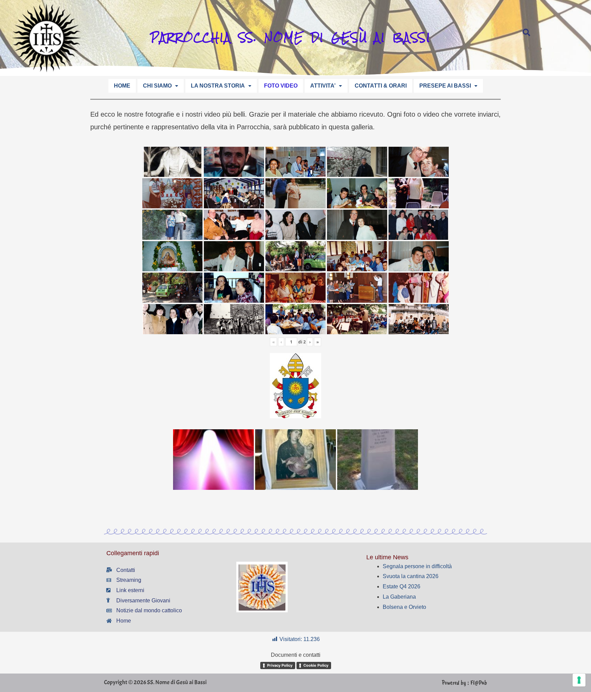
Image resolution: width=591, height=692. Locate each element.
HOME (122, 86)
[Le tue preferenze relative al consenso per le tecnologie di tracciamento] (579, 680)
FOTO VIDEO (281, 86)
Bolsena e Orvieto (404, 607)
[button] (160, 86)
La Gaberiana (399, 597)
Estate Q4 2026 (401, 586)
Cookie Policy (315, 665)
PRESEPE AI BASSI (445, 86)
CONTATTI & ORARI (381, 86)
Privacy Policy (279, 665)
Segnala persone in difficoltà (417, 566)
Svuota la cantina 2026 (410, 576)
